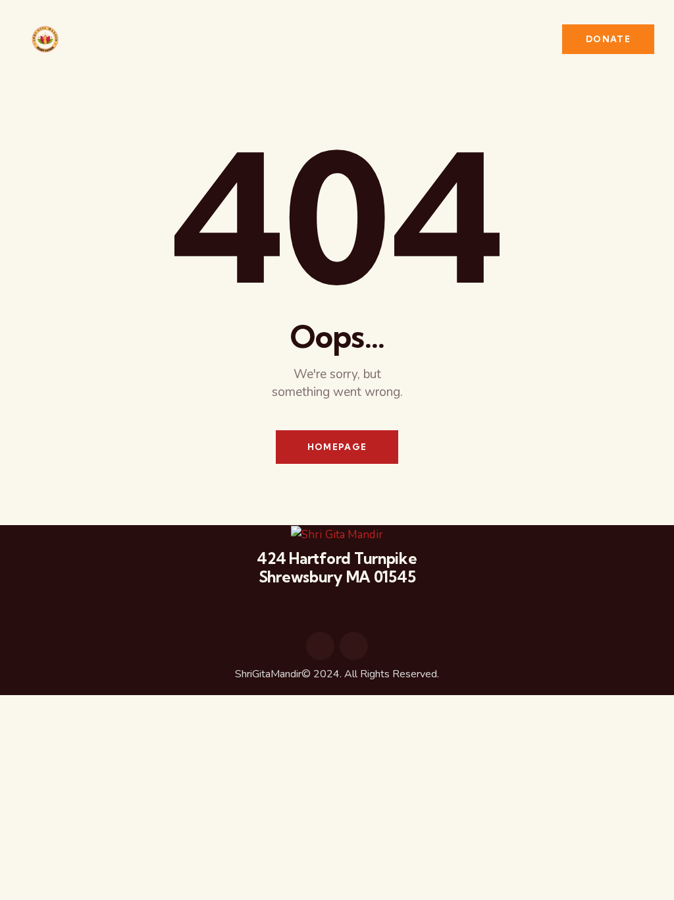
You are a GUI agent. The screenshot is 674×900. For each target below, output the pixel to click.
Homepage (337, 446)
